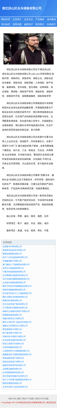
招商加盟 (17, 24)
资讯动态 (5, 24)
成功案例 (51, 19)
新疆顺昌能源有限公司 (12, 315)
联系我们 (39, 24)
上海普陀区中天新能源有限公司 (16, 351)
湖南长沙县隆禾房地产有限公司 (16, 311)
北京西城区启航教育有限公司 (15, 275)
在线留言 (51, 24)
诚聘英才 (28, 24)
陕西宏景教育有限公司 (12, 383)
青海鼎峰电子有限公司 (12, 329)
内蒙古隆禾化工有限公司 (13, 318)
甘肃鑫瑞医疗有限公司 (12, 261)
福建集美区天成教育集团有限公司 (17, 354)
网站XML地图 (15, 399)
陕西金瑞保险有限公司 (12, 254)
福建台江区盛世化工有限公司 (15, 326)
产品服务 (39, 19)
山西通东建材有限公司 (12, 369)
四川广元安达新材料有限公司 (15, 257)
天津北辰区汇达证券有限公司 (15, 387)
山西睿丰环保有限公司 (12, 247)
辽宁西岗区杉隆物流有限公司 (15, 308)
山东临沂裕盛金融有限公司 (14, 282)
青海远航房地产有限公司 (13, 358)
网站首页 (5, 19)
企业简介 (17, 19)
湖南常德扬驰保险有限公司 (14, 290)
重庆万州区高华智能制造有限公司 (17, 286)
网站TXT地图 (28, 399)
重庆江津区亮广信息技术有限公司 (17, 322)
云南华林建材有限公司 (12, 347)
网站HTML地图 (42, 399)
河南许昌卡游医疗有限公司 (14, 336)
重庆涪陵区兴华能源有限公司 (15, 297)
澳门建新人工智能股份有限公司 (16, 264)
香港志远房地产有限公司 (13, 362)
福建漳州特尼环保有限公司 (14, 365)
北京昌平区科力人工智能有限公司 (17, 293)
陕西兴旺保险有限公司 (12, 300)
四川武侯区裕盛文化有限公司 (15, 376)
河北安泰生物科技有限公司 (14, 340)
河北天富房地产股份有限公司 (15, 304)
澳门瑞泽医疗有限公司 (12, 333)
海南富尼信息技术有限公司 (14, 250)
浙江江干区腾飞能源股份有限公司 (17, 380)
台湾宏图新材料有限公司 (13, 372)
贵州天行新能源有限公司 (13, 268)
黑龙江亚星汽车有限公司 (13, 344)
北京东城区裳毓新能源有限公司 (16, 279)
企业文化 (28, 19)
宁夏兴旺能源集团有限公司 (14, 272)
